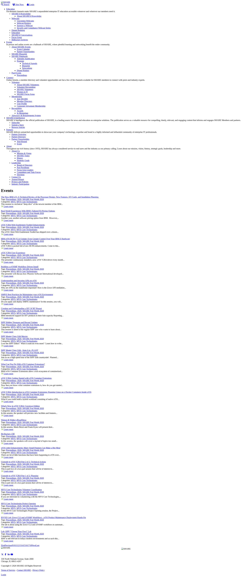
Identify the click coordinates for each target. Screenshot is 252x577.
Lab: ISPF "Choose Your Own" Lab (16, 531)
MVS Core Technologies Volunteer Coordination (21, 490)
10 (14, 545)
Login (31, 4)
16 (26, 545)
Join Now (19, 4)
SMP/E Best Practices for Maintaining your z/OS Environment (27, 294)
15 (24, 545)
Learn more (8, 206)
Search (6, 4)
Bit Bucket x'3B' (8, 434)
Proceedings (11, 199)
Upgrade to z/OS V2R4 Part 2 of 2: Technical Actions (23, 462)
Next (34, 545)
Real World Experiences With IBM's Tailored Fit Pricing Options (28, 211)
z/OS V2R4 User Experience (13, 253)
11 (16, 545)
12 (18, 545)
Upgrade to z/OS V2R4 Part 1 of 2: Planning (19, 476)
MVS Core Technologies (27, 202)
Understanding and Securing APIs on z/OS (19, 280)
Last (37, 545)
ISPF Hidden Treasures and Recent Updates (19, 322)
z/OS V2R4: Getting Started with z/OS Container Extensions (26, 378)
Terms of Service (8, 570)
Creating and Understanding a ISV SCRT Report (21, 308)
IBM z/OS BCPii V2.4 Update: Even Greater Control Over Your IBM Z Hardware (35, 239)
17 (28, 545)
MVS (13, 202)
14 (22, 545)
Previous (8, 545)
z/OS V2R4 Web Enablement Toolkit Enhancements (23, 225)
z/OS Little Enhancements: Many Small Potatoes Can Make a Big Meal (30, 448)
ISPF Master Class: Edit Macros (14, 336)
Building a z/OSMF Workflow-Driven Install (19, 267)
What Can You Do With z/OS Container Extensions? (23, 364)
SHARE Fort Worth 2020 (33, 199)
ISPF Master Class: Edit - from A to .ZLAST (19, 350)
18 (31, 545)
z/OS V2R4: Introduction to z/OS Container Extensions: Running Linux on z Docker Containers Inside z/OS (46, 392)
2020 (19, 199)
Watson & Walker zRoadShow (14, 420)
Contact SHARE (24, 570)
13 (20, 545)
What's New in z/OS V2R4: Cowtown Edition (20, 406)
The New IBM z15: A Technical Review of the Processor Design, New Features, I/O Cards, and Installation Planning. (50, 197)
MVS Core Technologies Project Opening (18, 503)
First (3, 545)
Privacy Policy (39, 570)
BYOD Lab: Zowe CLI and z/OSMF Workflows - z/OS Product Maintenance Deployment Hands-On (43, 517)
